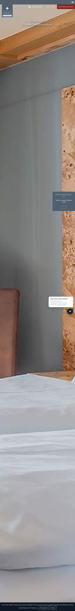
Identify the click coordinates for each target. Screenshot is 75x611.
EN (48, 7)
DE (53, 7)
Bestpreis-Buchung (66, 7)
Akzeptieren (44, 608)
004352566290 (37, 7)
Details (53, 608)
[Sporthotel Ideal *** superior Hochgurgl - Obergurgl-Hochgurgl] (7, 10)
